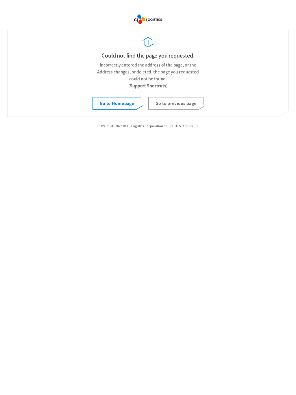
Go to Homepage (117, 103)
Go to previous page (176, 103)
